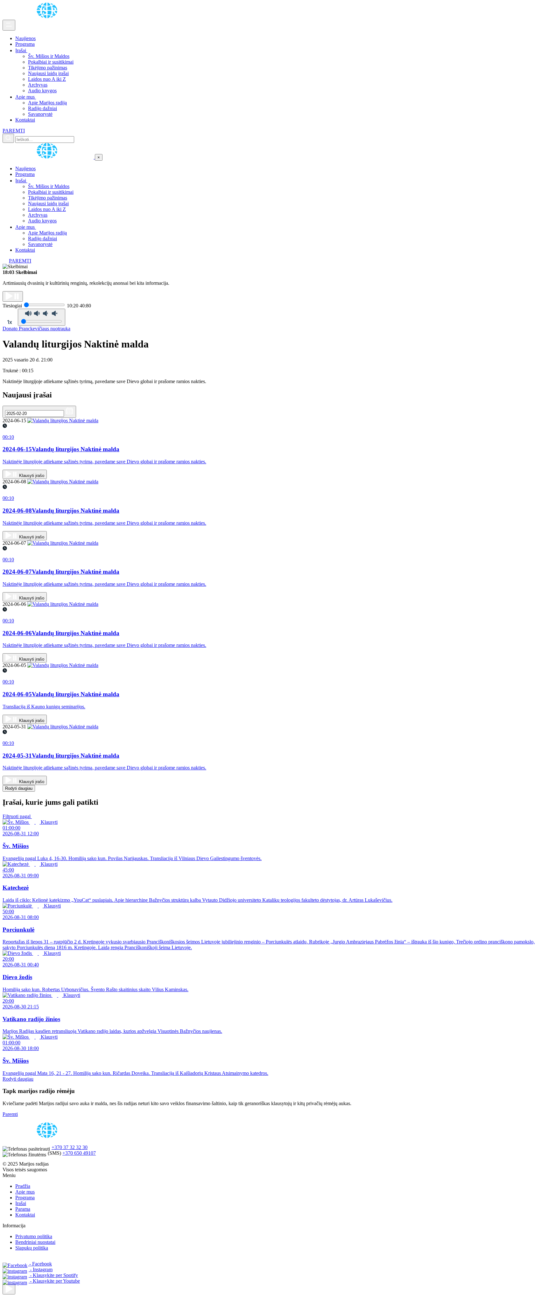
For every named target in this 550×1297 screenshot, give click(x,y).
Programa (25, 44)
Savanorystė (40, 114)
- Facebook (40, 1263)
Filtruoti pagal (17, 816)
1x (9, 322)
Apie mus (25, 97)
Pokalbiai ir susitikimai (51, 62)
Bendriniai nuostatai (35, 1242)
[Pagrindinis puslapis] (48, 16)
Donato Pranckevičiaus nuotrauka (36, 328)
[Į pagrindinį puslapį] (49, 157)
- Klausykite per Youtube (54, 1281)
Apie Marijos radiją (47, 102)
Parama (22, 1209)
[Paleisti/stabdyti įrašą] (13, 296)
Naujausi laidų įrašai (48, 73)
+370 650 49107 (79, 1153)
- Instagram (41, 1269)
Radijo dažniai (42, 108)
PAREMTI (14, 130)
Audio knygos (42, 90)
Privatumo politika (33, 1236)
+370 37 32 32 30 (70, 1147)
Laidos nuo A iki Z (47, 79)
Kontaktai (25, 120)
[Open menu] (9, 25)
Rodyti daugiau (18, 788)
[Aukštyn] (9, 1289)
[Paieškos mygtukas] (8, 138)
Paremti (10, 1114)
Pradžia (22, 1186)
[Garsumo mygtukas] (41, 317)
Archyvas (37, 85)
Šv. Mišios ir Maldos (48, 56)
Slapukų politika (31, 1248)
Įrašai (21, 50)
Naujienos (25, 38)
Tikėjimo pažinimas (47, 67)
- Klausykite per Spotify (53, 1275)
